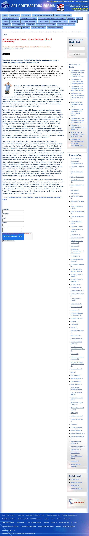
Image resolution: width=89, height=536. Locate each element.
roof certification (76, 430)
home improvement (77, 338)
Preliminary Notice (77, 427)
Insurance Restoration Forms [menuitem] (11, 27)
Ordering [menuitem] (70, 18)
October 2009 (76, 479)
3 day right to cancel (77, 177)
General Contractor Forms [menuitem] (63, 15)
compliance (75, 246)
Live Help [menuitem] (73, 21)
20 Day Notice (76, 158)
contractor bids (76, 287)
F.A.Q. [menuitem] (79, 18)
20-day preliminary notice (42, 162)
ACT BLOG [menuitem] (31, 24)
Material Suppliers (47, 197)
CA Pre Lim (28, 197)
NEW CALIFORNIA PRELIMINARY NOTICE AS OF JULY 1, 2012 (77, 134)
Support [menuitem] (5, 21)
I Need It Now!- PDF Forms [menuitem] (59, 21)
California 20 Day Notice (16, 197)
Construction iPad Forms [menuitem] (55, 27)
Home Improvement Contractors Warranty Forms (77, 104)
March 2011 (75, 485)
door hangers (75, 335)
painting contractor (77, 416)
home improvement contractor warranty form (78, 348)
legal (73, 372)
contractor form (76, 303)
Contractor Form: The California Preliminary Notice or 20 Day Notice (77, 88)
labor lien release (76, 369)
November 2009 (76, 488)
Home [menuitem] (5, 15)
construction (75, 256)
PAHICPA (74, 413)
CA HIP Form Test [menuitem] (18, 24)
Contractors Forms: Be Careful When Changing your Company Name (77, 120)
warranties (75, 461)
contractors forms (77, 318)
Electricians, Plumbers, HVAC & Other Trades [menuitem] (52, 18)
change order (75, 234)
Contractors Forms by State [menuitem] (66, 24)
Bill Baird (8, 48)
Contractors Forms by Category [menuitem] (46, 24)
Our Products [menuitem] (14, 15)
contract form (75, 284)
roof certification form (78, 433)
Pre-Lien (74, 424)
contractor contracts (77, 290)
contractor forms (76, 307)
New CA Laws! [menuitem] (44, 21)
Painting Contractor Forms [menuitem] (10, 18)
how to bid (74, 354)
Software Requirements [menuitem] (29, 21)
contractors (75, 310)
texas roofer (75, 453)
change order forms (77, 237)
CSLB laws (75, 324)
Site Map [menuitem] (25, 27)
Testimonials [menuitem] (15, 21)
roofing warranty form (78, 446)
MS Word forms (76, 384)
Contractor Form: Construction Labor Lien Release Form (77, 127)
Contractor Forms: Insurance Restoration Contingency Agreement (77, 81)
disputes (74, 327)
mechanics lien (76, 381)
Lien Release (75, 375)
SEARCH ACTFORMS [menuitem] (38, 27)
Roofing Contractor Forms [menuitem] (28, 18)
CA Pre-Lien (36, 197)
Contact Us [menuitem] (6, 24)
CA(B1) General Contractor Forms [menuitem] (43, 15)
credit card (75, 321)
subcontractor (76, 449)
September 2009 (76, 482)
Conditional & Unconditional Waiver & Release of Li (77, 251)
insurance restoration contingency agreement (77, 364)
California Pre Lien (77, 226)
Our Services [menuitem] (25, 15)
